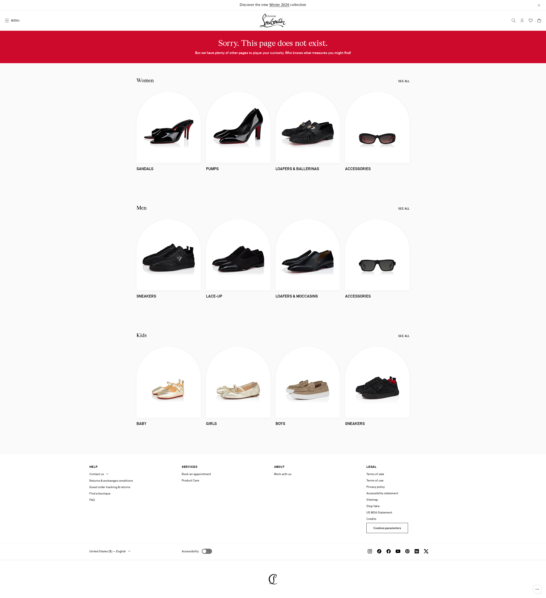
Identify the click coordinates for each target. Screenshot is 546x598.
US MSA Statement (379, 512)
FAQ (92, 500)
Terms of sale (375, 474)
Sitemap (372, 499)
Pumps (212, 168)
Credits (371, 519)
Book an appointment (196, 474)
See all (404, 81)
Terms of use (374, 480)
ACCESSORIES (358, 168)
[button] (537, 589)
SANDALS (144, 168)
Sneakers (146, 296)
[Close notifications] (539, 4)
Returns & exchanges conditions (111, 480)
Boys (280, 423)
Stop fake (373, 506)
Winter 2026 (279, 5)
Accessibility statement (382, 493)
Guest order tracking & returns (109, 487)
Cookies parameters (387, 528)
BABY (141, 423)
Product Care (190, 480)
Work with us (282, 474)
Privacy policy (375, 487)
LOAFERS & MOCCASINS (297, 296)
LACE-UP (214, 296)
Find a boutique (99, 493)
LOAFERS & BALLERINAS (297, 168)
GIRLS (211, 423)
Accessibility (190, 551)
